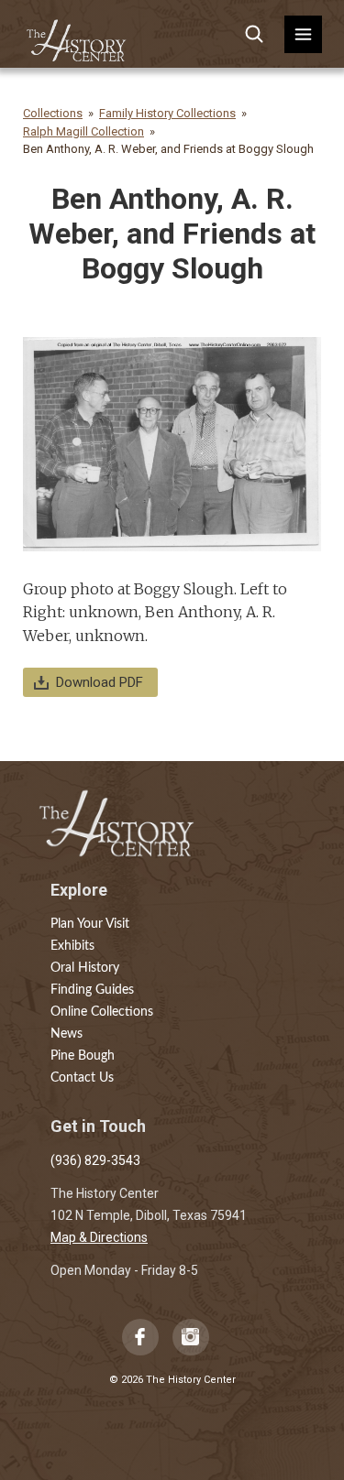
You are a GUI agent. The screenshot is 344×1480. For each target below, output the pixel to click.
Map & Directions (99, 1237)
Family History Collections (167, 113)
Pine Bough (82, 1056)
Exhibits (72, 946)
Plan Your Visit (89, 924)
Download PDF (99, 682)
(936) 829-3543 (95, 1160)
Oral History (84, 968)
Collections (53, 113)
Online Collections (101, 1012)
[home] (77, 34)
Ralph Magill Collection (83, 131)
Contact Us (82, 1078)
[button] (303, 34)
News (66, 1034)
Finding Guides (92, 990)
